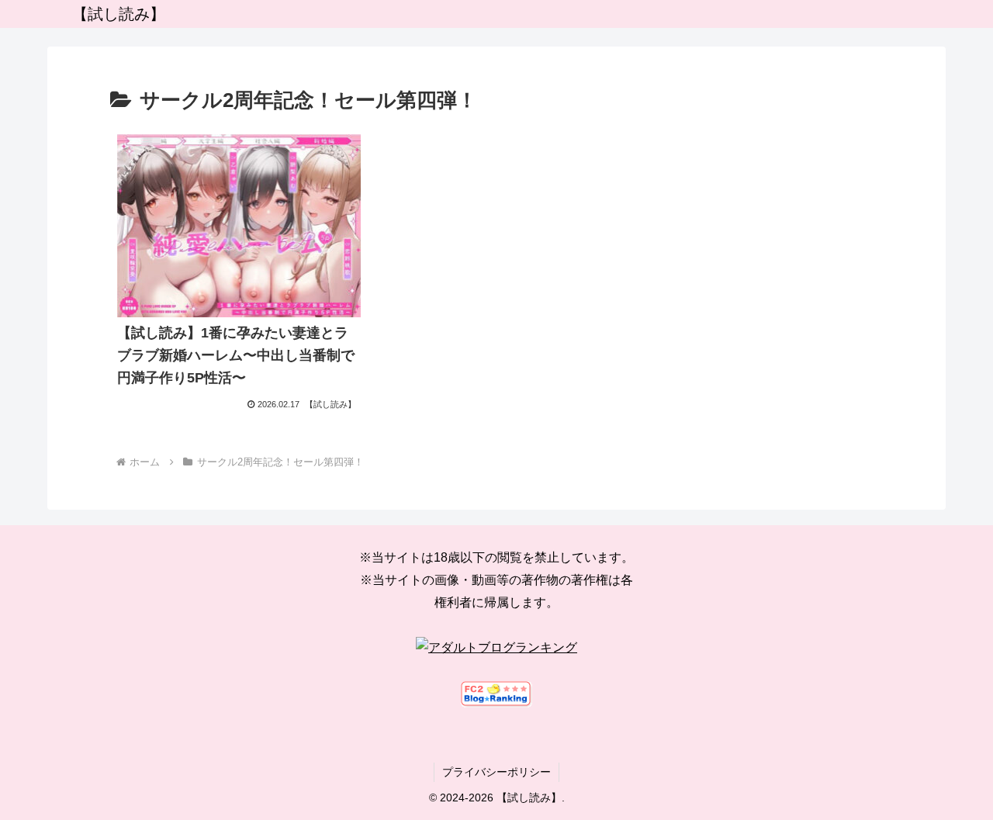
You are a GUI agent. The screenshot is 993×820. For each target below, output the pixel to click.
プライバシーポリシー (496, 772)
